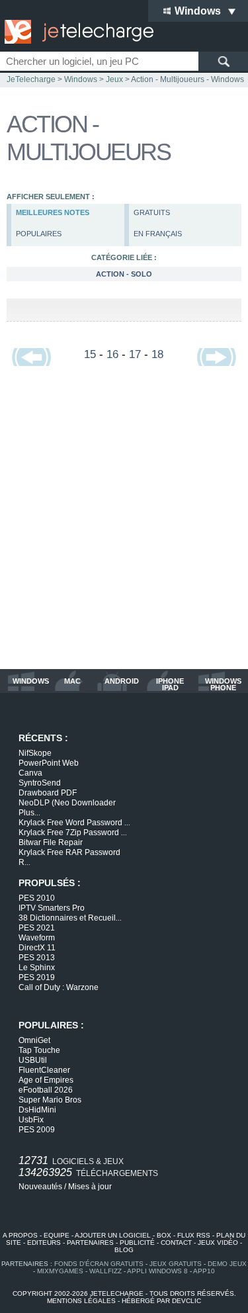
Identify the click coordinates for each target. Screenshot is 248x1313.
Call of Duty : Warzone (59, 987)
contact (176, 1242)
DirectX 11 (37, 947)
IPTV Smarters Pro (52, 908)
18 (157, 354)
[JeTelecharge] (76, 32)
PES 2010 (37, 898)
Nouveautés (40, 1186)
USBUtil (33, 1060)
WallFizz (105, 1271)
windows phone (223, 684)
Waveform (37, 937)
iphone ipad (170, 684)
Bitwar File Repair (51, 842)
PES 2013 (37, 957)
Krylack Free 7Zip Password (73, 832)
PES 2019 (37, 977)
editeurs (44, 1242)
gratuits (152, 212)
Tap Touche (39, 1050)
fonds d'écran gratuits (99, 1263)
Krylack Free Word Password (74, 822)
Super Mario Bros (50, 1100)
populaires (39, 234)
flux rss (193, 1235)
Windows (80, 79)
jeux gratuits (175, 1263)
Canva (30, 773)
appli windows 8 (157, 1271)
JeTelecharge (31, 79)
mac (72, 681)
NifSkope (35, 753)
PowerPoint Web (49, 763)
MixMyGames (60, 1271)
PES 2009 (37, 1129)
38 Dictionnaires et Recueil (70, 918)
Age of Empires (46, 1080)
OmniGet (34, 1040)
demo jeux (227, 1263)
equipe (56, 1235)
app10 (204, 1271)
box (164, 1235)
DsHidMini (37, 1109)
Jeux (114, 79)
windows (31, 681)
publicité (137, 1242)
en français (158, 234)
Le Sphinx (37, 967)
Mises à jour (90, 1186)
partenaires (90, 1242)
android (121, 681)
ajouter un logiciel (113, 1235)
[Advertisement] (124, 525)
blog (124, 1249)
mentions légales (81, 1300)
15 (90, 354)
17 (135, 354)
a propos (20, 1235)
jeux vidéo (218, 1242)
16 (112, 354)
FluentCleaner (44, 1070)
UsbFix (31, 1119)
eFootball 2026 (46, 1090)
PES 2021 (37, 927)
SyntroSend (40, 783)
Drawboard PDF (48, 792)
